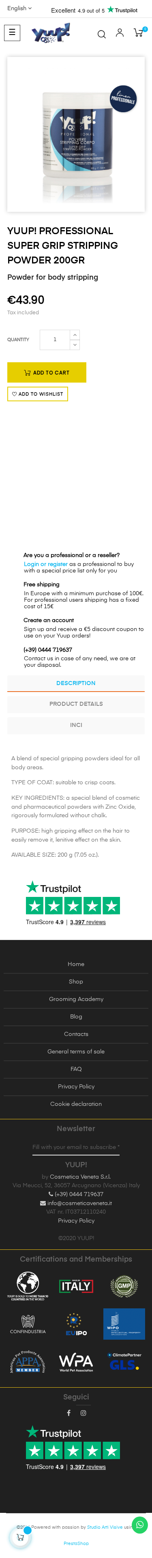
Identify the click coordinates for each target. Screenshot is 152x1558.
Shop (76, 982)
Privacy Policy (76, 1087)
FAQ (76, 1069)
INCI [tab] (76, 725)
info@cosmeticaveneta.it (79, 1203)
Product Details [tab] (76, 704)
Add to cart (51, 372)
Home (76, 964)
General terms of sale (76, 1052)
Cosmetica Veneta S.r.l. (80, 1177)
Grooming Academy (76, 999)
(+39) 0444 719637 (78, 1194)
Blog (76, 1017)
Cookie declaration (76, 1104)
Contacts (76, 1034)
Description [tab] (76, 683)
